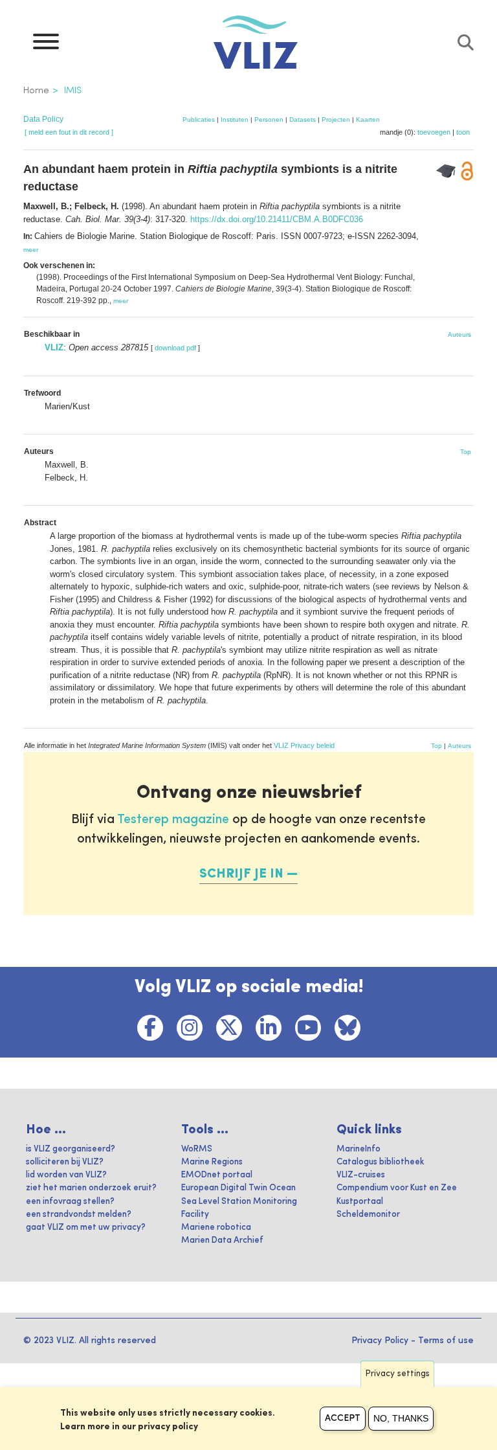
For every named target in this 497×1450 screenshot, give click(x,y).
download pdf (175, 348)
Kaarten (368, 119)
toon (463, 132)
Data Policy (43, 119)
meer (30, 249)
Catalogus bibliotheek (381, 1162)
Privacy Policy (379, 1340)
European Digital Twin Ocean (238, 1188)
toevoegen (433, 132)
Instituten (234, 119)
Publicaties (198, 119)
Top (465, 451)
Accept (342, 1418)
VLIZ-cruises (361, 1175)
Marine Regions (212, 1162)
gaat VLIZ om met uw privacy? (86, 1227)
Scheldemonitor (368, 1214)
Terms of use (446, 1340)
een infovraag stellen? (70, 1201)
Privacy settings (398, 1374)
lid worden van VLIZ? (66, 1175)
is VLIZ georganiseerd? (70, 1149)
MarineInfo (359, 1149)
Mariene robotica (216, 1227)
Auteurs (459, 334)
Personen (268, 119)
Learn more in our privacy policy (129, 1426)
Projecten (336, 119)
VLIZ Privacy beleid (304, 745)
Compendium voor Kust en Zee (397, 1188)
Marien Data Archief (222, 1240)
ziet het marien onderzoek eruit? (91, 1188)
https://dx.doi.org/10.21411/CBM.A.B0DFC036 (276, 219)
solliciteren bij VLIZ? (65, 1162)
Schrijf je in (241, 874)
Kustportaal (360, 1201)
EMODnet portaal (216, 1175)
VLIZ (54, 347)
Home (36, 90)
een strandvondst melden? (78, 1214)
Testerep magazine (173, 819)
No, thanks (400, 1418)
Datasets (302, 119)
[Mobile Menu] (46, 44)
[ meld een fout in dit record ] (69, 132)
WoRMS (196, 1149)
